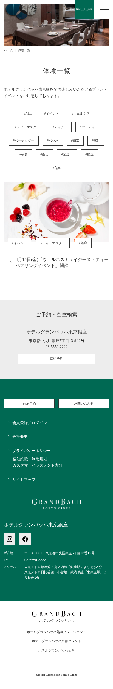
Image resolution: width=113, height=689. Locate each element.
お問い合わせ (84, 403)
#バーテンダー (23, 140)
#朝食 (23, 154)
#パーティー (89, 127)
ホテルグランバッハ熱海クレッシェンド (56, 632)
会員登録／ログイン (29, 423)
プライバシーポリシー (31, 450)
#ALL (28, 113)
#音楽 (56, 168)
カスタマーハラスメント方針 (38, 465)
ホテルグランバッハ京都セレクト (56, 641)
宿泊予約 (56, 358)
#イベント (51, 113)
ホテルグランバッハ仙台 (56, 650)
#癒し (44, 154)
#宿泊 (96, 140)
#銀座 (89, 154)
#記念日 (67, 154)
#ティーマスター (27, 127)
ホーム (8, 50)
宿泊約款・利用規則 (30, 459)
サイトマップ (23, 479)
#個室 (75, 140)
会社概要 (20, 436)
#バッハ (52, 140)
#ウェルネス (81, 113)
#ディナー (59, 127)
